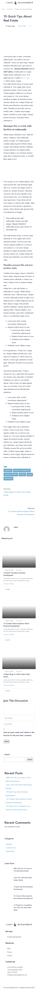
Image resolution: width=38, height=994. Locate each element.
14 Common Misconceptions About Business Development (16, 624)
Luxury (30, 474)
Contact (9, 955)
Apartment (8, 470)
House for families (11, 474)
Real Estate (10, 9)
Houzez (22, 474)
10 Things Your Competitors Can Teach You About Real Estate (23, 907)
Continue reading (9, 584)
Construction (11, 848)
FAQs (9, 948)
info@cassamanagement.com (17, 975)
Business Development (22, 470)
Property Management (14, 937)
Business (9, 844)
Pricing (9, 952)
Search (7, 754)
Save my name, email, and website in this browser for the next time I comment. (19, 734)
